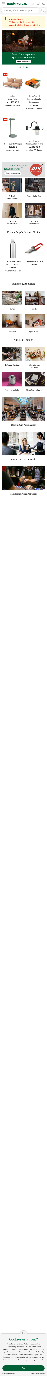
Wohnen (12, 331)
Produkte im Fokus (12, 390)
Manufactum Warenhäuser (23, 424)
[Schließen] (42, 164)
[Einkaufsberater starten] (43, 10)
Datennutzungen (9, 1349)
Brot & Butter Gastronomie (23, 459)
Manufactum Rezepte (34, 366)
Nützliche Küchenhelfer (34, 222)
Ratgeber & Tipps (12, 365)
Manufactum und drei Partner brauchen (22, 1344)
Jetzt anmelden (8, 163)
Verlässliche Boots (34, 196)
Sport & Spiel (34, 331)
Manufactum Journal (34, 390)
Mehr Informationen (38, 1374)
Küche (34, 309)
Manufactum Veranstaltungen (23, 493)
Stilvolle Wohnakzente (12, 197)
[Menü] (3, 3)
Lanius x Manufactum (12, 222)
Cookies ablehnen (8, 1374)
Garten (12, 309)
